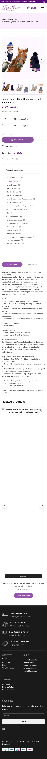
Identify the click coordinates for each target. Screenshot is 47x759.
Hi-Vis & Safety (13, 19)
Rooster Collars (12, 230)
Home (4, 19)
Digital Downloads (13, 178)
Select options (23, 466)
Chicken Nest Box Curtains (16, 223)
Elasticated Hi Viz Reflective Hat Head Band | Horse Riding (23, 455)
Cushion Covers (12, 192)
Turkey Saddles (12, 234)
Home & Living (11, 185)
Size (4, 125)
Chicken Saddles (12, 227)
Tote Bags (10, 213)
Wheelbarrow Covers (14, 243)
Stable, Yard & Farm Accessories (19, 237)
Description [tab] (12, 264)
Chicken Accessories (14, 220)
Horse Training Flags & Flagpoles (18, 206)
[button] (31, 8)
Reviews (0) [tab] (32, 264)
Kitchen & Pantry (13, 195)
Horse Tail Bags (12, 202)
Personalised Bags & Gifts (16, 209)
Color (4, 118)
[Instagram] (44, 1)
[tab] (12, 264)
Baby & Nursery (12, 188)
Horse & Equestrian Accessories (19, 199)
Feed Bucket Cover (13, 240)
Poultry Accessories (14, 216)
